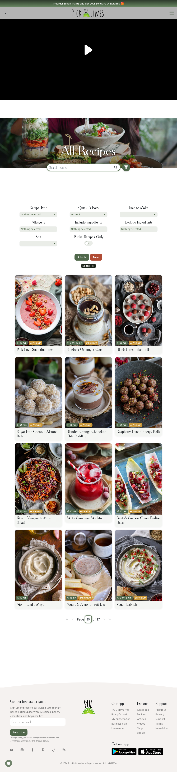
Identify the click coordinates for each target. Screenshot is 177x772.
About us (161, 710)
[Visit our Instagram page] (22, 749)
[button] (88, 3)
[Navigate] (172, 13)
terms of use (25, 740)
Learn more (117, 728)
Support (160, 719)
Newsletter (162, 728)
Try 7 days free (120, 710)
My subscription (120, 719)
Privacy (160, 714)
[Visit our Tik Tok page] (53, 749)
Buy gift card (119, 714)
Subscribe (19, 732)
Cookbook (143, 710)
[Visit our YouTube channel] (11, 749)
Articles (141, 719)
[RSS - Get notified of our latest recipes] (64, 749)
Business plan (119, 723)
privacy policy (42, 740)
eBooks (141, 732)
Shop (140, 728)
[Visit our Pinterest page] (43, 749)
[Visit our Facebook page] (32, 749)
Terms (159, 723)
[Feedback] (8, 763)
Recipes (141, 714)
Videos (141, 723)
